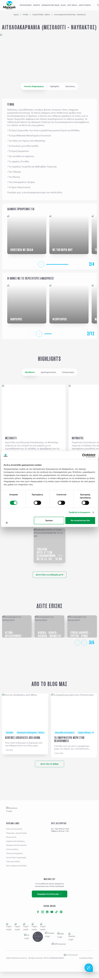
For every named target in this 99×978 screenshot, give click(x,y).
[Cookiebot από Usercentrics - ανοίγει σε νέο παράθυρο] (84, 456)
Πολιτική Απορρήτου (14, 853)
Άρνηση (49, 520)
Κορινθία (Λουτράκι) (64, 732)
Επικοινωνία (11, 837)
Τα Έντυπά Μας (12, 849)
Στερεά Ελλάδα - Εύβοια (41, 14)
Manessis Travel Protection (16, 845)
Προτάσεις (70, 86)
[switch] (37, 503)
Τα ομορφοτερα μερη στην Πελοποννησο (69, 739)
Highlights (54, 86)
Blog (63, 5)
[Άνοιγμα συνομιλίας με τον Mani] (89, 968)
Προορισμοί (25, 5)
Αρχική (16, 14)
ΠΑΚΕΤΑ (36, 5)
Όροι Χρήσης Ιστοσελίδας (16, 865)
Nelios (90, 958)
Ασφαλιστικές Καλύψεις (15, 841)
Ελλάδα (25, 14)
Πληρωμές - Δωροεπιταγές (16, 833)
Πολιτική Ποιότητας (14, 829)
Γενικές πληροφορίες (34, 86)
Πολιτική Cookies (13, 861)
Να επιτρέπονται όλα (80, 520)
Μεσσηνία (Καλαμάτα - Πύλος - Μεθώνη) (35, 732)
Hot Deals (72, 5)
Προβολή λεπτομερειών (79, 512)
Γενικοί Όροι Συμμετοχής (16, 857)
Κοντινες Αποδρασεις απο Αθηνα (22, 737)
